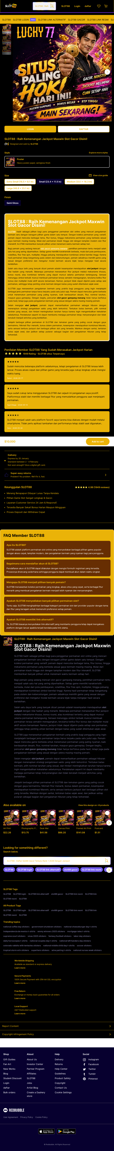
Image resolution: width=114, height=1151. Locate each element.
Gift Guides (9, 1059)
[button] (6, 27)
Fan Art (7, 1064)
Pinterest (93, 1078)
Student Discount (12, 1078)
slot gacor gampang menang (54, 248)
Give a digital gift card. (35, 465)
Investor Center (35, 1064)
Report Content (10, 1026)
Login (6, 1083)
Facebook (93, 1064)
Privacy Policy (26, 1117)
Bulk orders (9, 1092)
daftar (6, 1087)
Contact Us (61, 1087)
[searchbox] (57, 861)
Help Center (61, 1068)
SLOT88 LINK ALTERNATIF (52, 19)
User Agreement (10, 1117)
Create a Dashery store (36, 1094)
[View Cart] (106, 6)
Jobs (29, 1083)
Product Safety (63, 1078)
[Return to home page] (17, 6)
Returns (59, 1064)
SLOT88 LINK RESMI (98, 19)
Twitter (92, 1069)
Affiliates (31, 1073)
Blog (5, 1073)
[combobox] (44, 6)
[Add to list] (16, 813)
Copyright (60, 1083)
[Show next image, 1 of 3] (107, 72)
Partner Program (35, 1068)
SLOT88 (6, 19)
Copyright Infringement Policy (18, 1034)
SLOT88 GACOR (76, 19)
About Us (32, 1059)
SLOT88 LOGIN (24, 19)
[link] (9, 869)
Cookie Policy (41, 1117)
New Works (9, 1068)
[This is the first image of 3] (17, 72)
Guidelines (60, 1073)
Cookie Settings (63, 1092)
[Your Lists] (99, 6)
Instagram (93, 1059)
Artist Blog (32, 1087)
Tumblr (92, 1073)
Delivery (59, 1059)
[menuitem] (6, 20)
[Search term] (52, 6)
